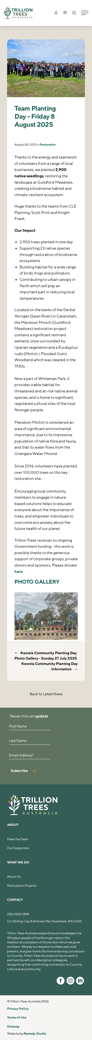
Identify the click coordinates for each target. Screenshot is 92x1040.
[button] (19, 616)
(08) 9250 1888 (18, 914)
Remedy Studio (35, 1033)
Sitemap (13, 1026)
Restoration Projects (22, 885)
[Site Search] (74, 13)
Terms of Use (16, 1017)
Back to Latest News (46, 694)
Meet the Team (17, 839)
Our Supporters (18, 848)
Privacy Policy (18, 1008)
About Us (14, 876)
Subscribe (19, 770)
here (18, 571)
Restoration (48, 144)
